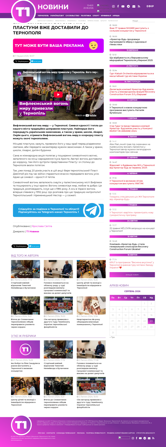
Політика (86, 16)
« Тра (112, 337)
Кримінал (106, 16)
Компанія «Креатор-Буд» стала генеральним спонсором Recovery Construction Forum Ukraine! (129, 247)
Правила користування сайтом (121, 433)
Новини (53, 7)
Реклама (81, 433)
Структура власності (145, 433)
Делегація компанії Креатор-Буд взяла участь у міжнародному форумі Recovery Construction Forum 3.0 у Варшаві (132, 92)
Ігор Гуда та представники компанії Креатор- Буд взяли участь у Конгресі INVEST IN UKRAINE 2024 (131, 128)
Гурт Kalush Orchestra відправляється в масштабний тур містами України (132, 74)
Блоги (103, 21)
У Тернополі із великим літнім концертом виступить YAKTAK (127, 182)
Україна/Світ (57, 16)
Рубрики (71, 21)
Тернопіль (43, 16)
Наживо (82, 21)
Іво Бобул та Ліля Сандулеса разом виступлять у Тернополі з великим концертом (25, 367)
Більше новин (132, 275)
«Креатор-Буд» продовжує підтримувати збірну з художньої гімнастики (128, 42)
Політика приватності (95, 433)
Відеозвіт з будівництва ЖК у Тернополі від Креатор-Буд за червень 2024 (132, 166)
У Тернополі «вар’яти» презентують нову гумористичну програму (131, 213)
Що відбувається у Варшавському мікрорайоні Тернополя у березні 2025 (131, 59)
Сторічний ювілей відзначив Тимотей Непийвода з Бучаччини (23, 285)
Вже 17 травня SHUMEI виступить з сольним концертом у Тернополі (129, 29)
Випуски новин (45, 21)
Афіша (116, 16)
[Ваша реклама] (58, 45)
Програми (59, 21)
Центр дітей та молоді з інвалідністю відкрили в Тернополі (89, 285)
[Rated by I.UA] (124, 438)
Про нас (41, 433)
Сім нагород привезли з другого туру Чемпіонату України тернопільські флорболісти (57, 323)
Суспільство (72, 16)
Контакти (51, 433)
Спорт (96, 16)
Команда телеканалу (66, 433)
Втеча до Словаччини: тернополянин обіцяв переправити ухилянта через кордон (22, 323)
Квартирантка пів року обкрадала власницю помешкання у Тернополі (90, 322)
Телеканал (113, 21)
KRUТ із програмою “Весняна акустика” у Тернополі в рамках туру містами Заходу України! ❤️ (132, 265)
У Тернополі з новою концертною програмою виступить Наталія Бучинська (128, 110)
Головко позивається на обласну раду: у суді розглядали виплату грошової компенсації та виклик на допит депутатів (57, 288)
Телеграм (37, 61)
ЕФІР (150, 6)
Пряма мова (93, 21)
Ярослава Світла (42, 226)
